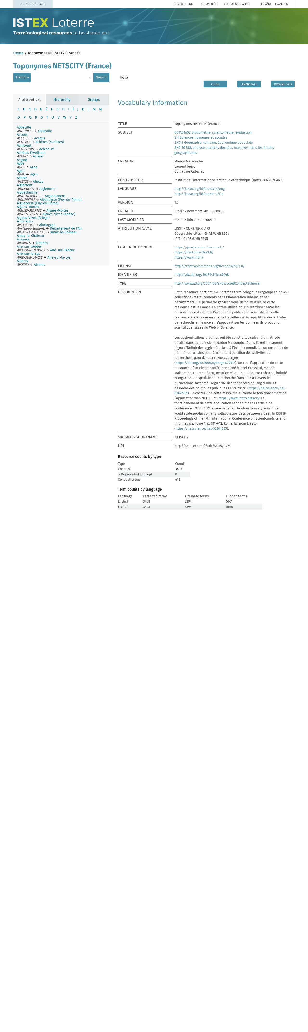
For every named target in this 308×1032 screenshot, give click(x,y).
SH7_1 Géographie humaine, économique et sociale (213, 143)
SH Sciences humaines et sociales (200, 138)
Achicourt (24, 145)
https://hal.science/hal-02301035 (201, 429)
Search (101, 77)
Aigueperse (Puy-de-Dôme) (37, 203)
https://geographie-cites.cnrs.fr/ (199, 247)
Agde (20, 164)
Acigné (22, 160)
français (281, 3)
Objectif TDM (183, 3)
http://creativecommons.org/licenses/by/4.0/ (209, 266)
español (266, 3)
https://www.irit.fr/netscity (238, 398)
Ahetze (22, 178)
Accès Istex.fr (35, 3)
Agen (20, 171)
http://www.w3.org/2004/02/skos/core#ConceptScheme (217, 283)
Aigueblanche (27, 192)
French (21, 77)
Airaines (23, 239)
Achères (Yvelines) (31, 153)
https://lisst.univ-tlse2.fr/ (194, 252)
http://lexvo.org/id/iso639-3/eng (199, 189)
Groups (94, 99)
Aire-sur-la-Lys (28, 254)
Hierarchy (62, 99)
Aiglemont (24, 185)
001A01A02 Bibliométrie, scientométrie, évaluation (213, 132)
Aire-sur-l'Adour (29, 247)
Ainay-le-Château (30, 236)
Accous (22, 135)
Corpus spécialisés (237, 3)
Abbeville (24, 127)
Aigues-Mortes (28, 207)
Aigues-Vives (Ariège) (33, 218)
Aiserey (22, 261)
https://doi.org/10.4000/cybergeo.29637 (205, 363)
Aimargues (25, 221)
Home (18, 53)
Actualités (208, 3)
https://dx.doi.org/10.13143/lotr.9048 (201, 275)
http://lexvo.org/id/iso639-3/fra (199, 194)
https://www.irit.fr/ (188, 257)
